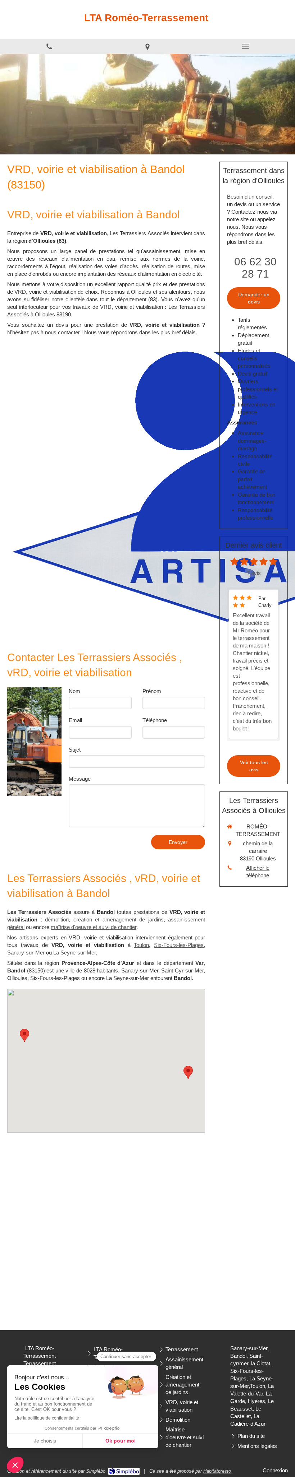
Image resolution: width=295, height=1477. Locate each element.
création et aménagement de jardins (118, 919)
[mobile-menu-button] (246, 46)
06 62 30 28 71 (255, 268)
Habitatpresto (217, 1471)
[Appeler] (49, 46)
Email (75, 720)
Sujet (75, 750)
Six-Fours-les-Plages (179, 945)
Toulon (141, 945)
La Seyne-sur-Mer (74, 952)
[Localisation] (147, 46)
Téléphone (154, 720)
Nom (74, 691)
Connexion (275, 1470)
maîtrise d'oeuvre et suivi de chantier (93, 927)
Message (80, 779)
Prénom (151, 691)
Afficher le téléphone (257, 871)
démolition (57, 919)
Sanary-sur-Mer (26, 952)
